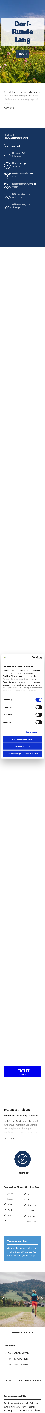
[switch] (38, 707)
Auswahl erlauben (22, 746)
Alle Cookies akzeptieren (22, 739)
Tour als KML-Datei (16, 1364)
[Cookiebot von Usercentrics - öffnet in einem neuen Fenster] (32, 657)
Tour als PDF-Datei (16, 1353)
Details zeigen (31, 732)
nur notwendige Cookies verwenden (22, 753)
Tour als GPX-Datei (16, 1359)
